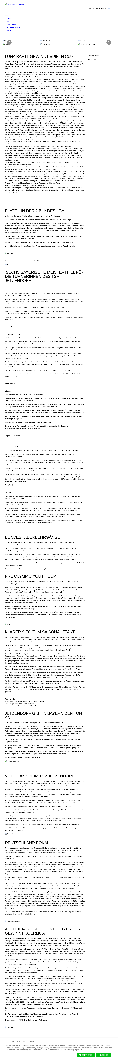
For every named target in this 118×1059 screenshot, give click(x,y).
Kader (9, 30)
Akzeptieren (86, 1055)
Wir (8, 21)
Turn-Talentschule (13, 27)
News (9, 18)
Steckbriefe (11, 24)
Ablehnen (103, 1055)
